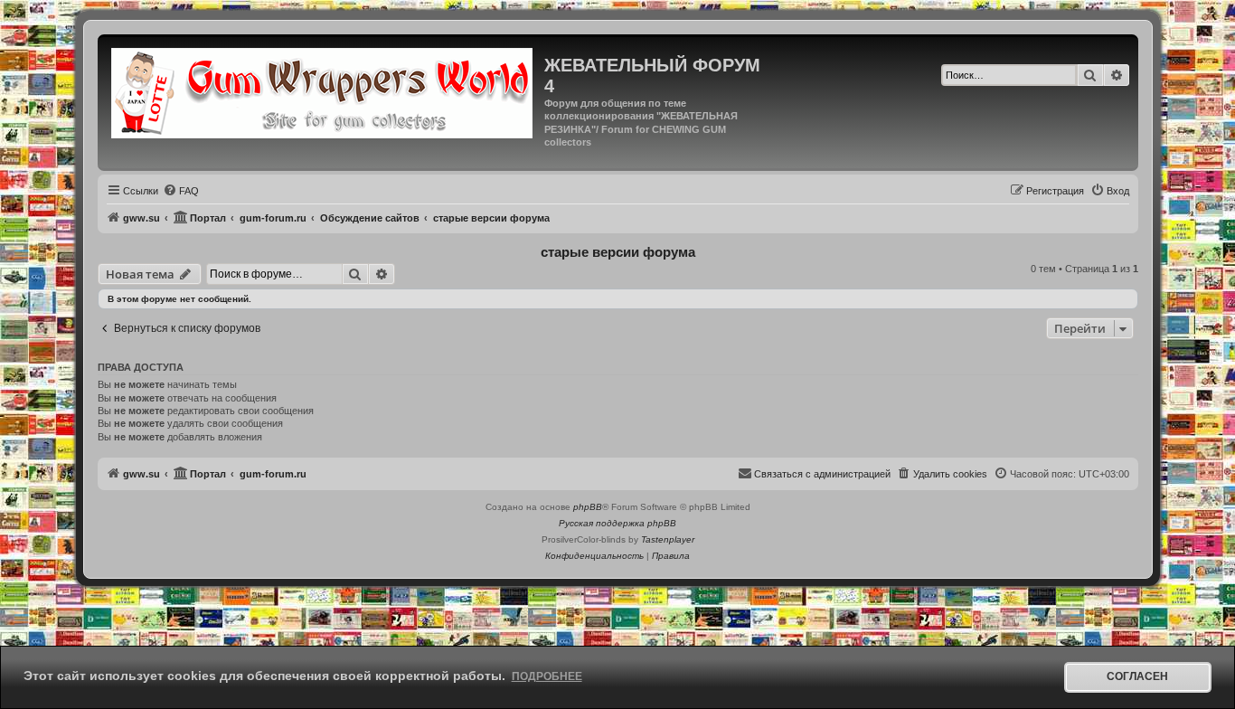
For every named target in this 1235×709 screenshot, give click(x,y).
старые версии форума (618, 252)
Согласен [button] (1137, 676)
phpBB (587, 507)
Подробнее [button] (547, 676)
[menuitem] (181, 191)
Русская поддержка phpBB (617, 523)
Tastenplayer (667, 539)
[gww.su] (323, 91)
